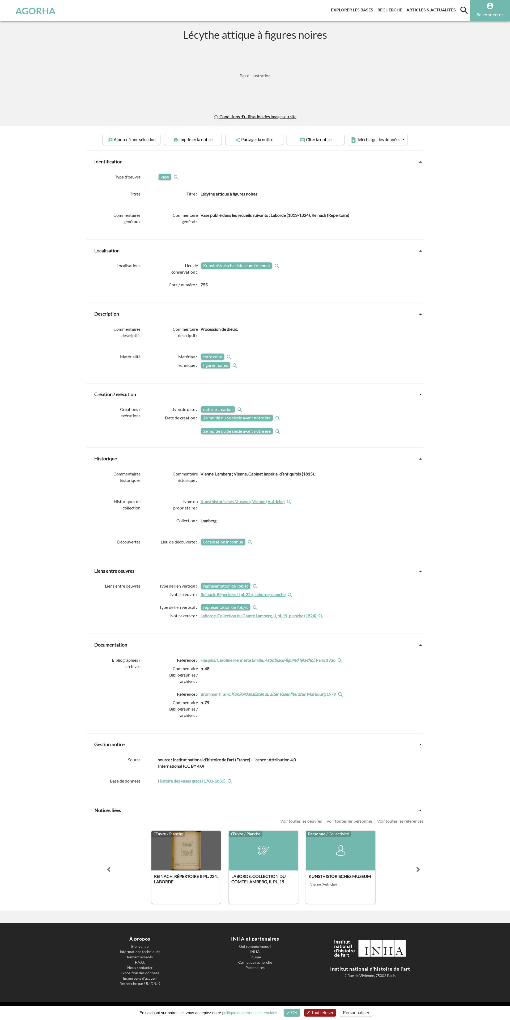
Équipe (255, 957)
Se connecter (490, 14)
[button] (108, 869)
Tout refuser (321, 1012)
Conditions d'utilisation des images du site (257, 116)
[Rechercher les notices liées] (290, 501)
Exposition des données (140, 973)
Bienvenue (139, 946)
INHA (255, 951)
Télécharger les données (378, 139)
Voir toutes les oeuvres (301, 820)
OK (293, 1012)
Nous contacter (140, 967)
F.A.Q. (140, 962)
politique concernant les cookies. (250, 1012)
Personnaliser (356, 1012)
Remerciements (140, 957)
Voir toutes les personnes (349, 820)
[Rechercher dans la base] (230, 780)
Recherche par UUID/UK (140, 983)
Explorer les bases (353, 9)
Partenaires (255, 967)
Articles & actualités (432, 9)
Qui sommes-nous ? (255, 946)
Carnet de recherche (255, 962)
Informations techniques (140, 951)
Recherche (390, 9)
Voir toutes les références (399, 820)
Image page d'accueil (140, 978)
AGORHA (35, 10)
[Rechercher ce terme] (176, 176)
